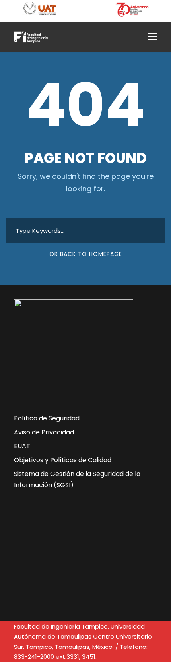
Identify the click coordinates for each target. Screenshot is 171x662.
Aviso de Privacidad (44, 432)
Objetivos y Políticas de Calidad (62, 460)
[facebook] (26, 568)
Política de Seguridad (47, 418)
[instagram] (91, 568)
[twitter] (59, 568)
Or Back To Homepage (85, 254)
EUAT (22, 446)
